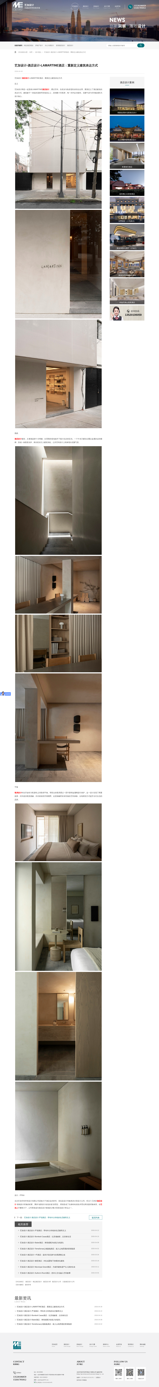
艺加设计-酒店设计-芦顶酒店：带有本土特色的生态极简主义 (47, 1217)
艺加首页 (75, 7)
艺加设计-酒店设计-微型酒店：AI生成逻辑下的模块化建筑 (42, 1261)
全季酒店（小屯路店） (127, 221)
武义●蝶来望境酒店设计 (127, 139)
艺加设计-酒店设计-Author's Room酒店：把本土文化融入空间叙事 (45, 1273)
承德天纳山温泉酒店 (127, 302)
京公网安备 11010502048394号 (44, 1382)
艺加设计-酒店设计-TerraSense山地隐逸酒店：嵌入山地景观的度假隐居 (47, 1248)
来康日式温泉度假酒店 (127, 275)
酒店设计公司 (56, 1281)
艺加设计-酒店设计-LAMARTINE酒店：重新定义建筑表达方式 (65, 52)
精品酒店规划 (28, 45)
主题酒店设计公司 (68, 1281)
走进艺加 (117, 7)
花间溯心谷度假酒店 (127, 194)
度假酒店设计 (60, 45)
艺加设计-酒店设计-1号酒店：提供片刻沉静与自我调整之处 (42, 1254)
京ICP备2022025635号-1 (87, 1377)
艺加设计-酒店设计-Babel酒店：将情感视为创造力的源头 (42, 1242)
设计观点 (38, 52)
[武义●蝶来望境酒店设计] (127, 129)
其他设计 (96, 7)
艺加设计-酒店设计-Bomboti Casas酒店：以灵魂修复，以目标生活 (45, 1236)
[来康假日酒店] (127, 156)
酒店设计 (85, 7)
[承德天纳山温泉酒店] (127, 291)
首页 (31, 52)
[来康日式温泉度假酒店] (127, 264)
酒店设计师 (47, 1281)
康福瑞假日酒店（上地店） (127, 248)
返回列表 (96, 1217)
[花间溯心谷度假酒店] (127, 183)
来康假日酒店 (127, 167)
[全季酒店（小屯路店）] (127, 210)
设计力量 (107, 7)
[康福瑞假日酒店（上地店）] (127, 237)
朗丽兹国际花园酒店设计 (127, 112)
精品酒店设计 (37, 1281)
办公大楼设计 (49, 45)
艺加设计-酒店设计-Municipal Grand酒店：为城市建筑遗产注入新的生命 (47, 1267)
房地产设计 (39, 45)
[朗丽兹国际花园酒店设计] (127, 102)
